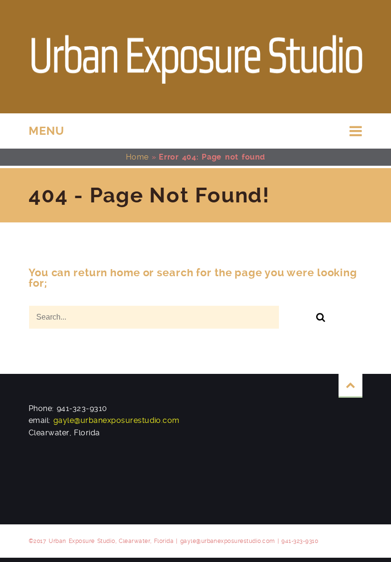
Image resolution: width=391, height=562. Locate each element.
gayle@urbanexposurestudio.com (116, 420)
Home (137, 156)
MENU (46, 131)
